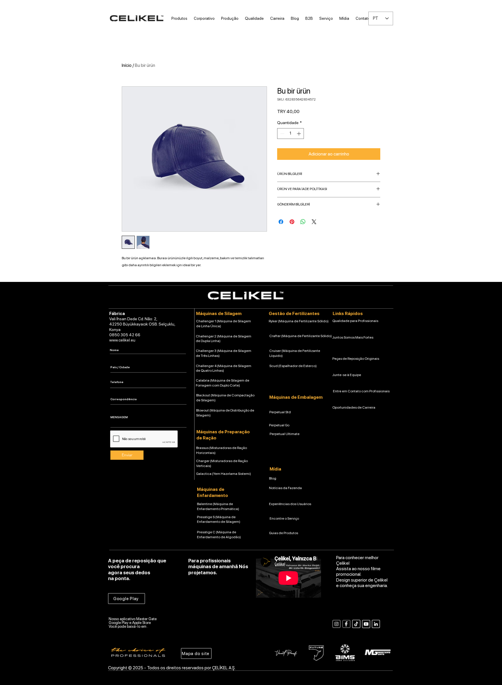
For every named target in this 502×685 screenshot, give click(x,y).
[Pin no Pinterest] (291, 221)
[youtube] (366, 624)
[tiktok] (356, 624)
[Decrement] (281, 133)
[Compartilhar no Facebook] (280, 221)
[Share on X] (314, 221)
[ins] (336, 624)
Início (127, 65)
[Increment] (299, 133)
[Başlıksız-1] (346, 624)
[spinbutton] (290, 133)
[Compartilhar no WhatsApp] (303, 221)
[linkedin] (376, 624)
